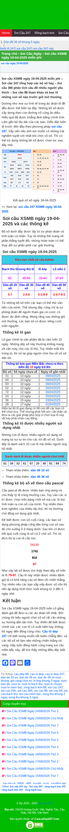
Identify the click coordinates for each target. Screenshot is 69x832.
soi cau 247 (55, 687)
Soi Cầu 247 (22, 32)
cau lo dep (37, 674)
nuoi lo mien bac (11, 687)
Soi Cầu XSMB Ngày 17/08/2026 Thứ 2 (33, 761)
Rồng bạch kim (44, 32)
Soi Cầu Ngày (31, 54)
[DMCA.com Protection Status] (34, 828)
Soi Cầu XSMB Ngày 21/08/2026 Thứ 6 (33, 732)
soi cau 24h (8, 690)
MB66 (20, 783)
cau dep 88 (21, 674)
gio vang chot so (21, 680)
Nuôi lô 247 (7, 48)
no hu (46, 783)
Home (6, 32)
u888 (28, 783)
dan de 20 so (9, 677)
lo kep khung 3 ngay (46, 680)
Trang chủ (9, 54)
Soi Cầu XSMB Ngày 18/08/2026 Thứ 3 (33, 754)
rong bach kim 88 (35, 687)
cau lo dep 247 (54, 674)
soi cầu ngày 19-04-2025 (14, 63)
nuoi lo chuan (53, 684)
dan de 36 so (27, 677)
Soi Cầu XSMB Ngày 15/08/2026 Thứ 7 (33, 775)
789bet (6, 786)
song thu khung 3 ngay (23, 697)
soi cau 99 (55, 690)
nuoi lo (15, 684)
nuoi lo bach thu (32, 684)
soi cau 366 (25, 690)
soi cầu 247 (24, 48)
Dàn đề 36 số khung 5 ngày (22, 42)
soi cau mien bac (30, 694)
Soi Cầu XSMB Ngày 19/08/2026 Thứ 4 (33, 747)
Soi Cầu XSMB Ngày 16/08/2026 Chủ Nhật (35, 768)
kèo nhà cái (9, 783)
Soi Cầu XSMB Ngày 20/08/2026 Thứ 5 (33, 739)
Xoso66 (37, 783)
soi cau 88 (40, 690)
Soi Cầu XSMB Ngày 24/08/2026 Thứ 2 (33, 711)
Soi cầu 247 (45, 803)
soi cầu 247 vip (43, 48)
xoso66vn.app (59, 783)
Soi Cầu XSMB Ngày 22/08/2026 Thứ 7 (33, 725)
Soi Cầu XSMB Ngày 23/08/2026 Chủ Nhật (35, 718)
